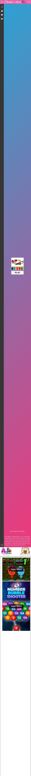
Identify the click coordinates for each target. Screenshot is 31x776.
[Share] (1, 6)
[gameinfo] (1, 19)
